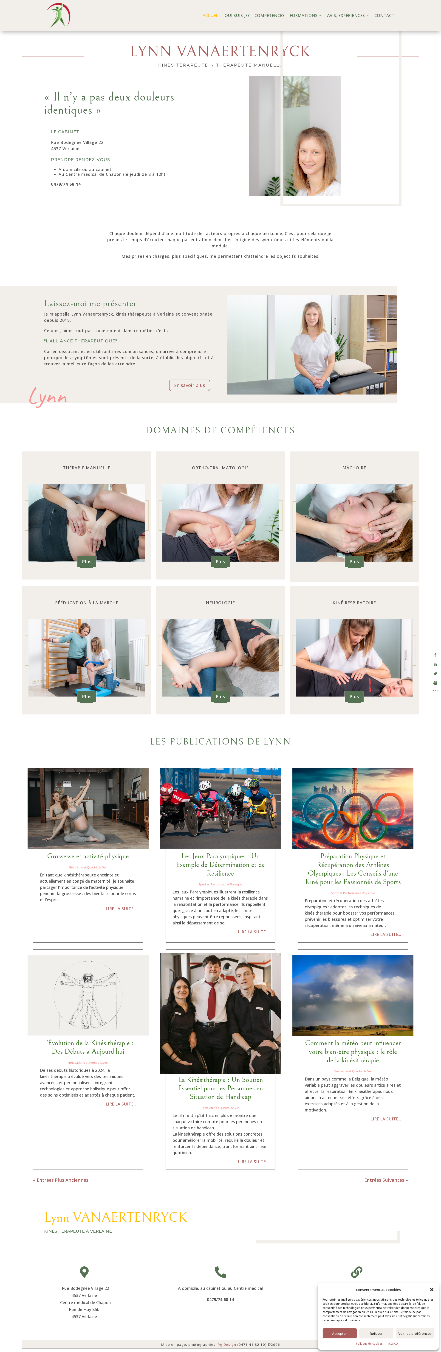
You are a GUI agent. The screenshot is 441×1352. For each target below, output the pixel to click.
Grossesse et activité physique (88, 856)
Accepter (339, 1333)
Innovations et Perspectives (88, 1063)
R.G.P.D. (393, 1344)
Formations (303, 15)
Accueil (211, 15)
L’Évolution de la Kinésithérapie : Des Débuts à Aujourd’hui (88, 1047)
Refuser (376, 1333)
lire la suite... (121, 908)
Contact (384, 15)
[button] (432, 1289)
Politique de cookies (369, 1344)
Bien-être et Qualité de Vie (88, 867)
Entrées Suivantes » (386, 1180)
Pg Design (227, 1344)
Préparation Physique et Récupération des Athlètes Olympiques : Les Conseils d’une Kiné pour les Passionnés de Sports (353, 869)
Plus (86, 561)
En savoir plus (189, 385)
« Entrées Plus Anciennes (60, 1180)
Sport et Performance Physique (220, 884)
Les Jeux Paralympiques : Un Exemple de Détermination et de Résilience (220, 865)
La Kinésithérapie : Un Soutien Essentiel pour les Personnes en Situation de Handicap (220, 1088)
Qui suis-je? (237, 15)
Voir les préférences (415, 1333)
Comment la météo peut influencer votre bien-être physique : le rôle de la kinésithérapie (353, 1051)
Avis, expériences (346, 15)
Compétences (269, 15)
